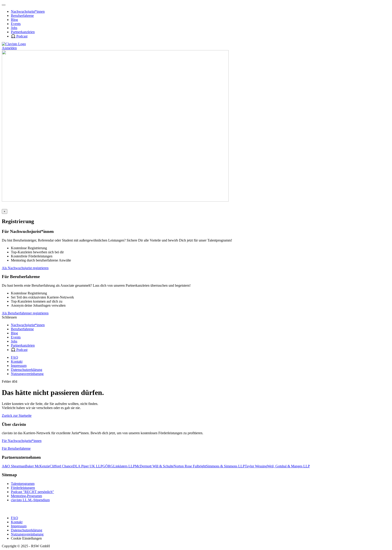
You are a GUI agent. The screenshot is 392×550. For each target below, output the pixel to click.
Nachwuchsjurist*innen (28, 11)
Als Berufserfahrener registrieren (25, 313)
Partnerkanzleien (23, 32)
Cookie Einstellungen (26, 538)
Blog (14, 20)
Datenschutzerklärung (26, 370)
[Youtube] (23, 207)
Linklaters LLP (124, 466)
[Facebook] (16, 207)
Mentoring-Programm (26, 496)
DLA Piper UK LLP (88, 466)
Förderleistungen (23, 488)
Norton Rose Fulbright (190, 466)
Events (16, 24)
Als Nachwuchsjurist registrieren (25, 268)
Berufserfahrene (22, 15)
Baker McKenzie (37, 466)
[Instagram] (10, 207)
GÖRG (108, 466)
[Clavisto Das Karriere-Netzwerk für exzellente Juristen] (14, 44)
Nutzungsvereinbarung (27, 374)
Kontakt (16, 361)
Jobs (14, 28)
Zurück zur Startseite (17, 415)
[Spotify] (30, 207)
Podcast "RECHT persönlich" (32, 492)
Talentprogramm (22, 484)
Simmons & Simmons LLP (225, 466)
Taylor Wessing (256, 466)
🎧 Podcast (19, 36)
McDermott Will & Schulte (154, 466)
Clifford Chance (61, 466)
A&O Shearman (13, 466)
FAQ (14, 357)
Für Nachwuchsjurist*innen (22, 441)
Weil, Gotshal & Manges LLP (288, 466)
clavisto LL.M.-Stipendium (30, 500)
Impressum (19, 365)
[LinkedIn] (4, 207)
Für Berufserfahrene (16, 448)
